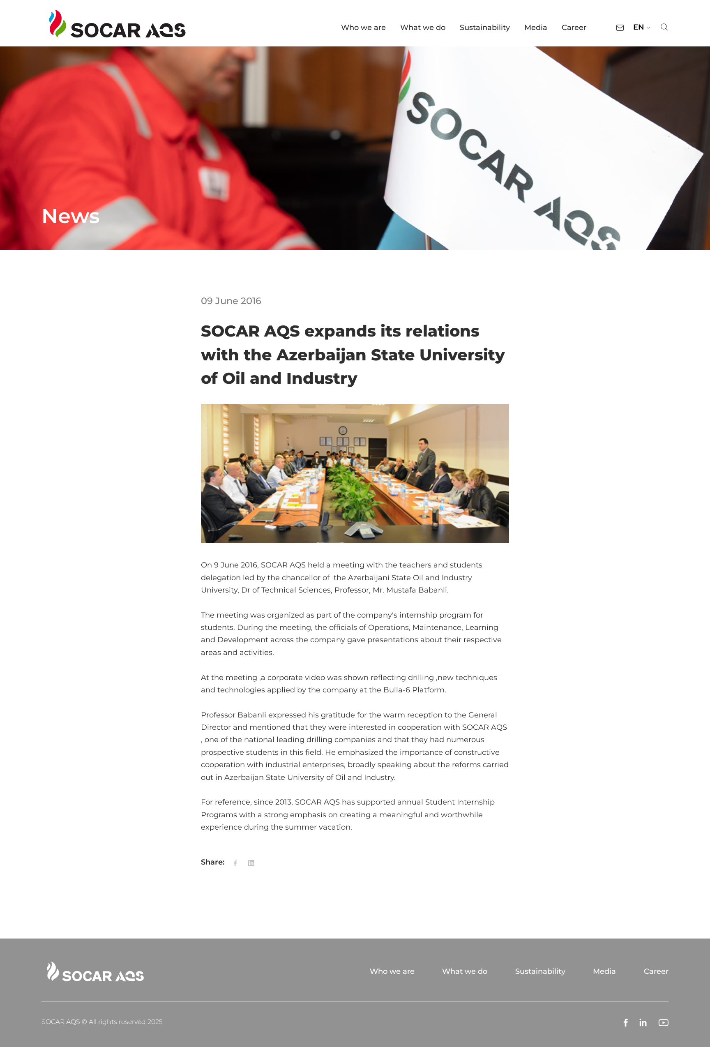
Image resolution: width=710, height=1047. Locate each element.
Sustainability (485, 27)
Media (535, 27)
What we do (422, 27)
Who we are (363, 27)
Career (574, 27)
